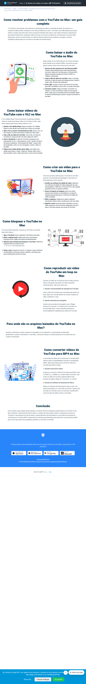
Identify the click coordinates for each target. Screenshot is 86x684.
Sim (45, 472)
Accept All (58, 679)
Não (50, 472)
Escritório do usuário (74, 3)
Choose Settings (43, 679)
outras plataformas (43, 459)
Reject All (27, 679)
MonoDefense (62, 462)
